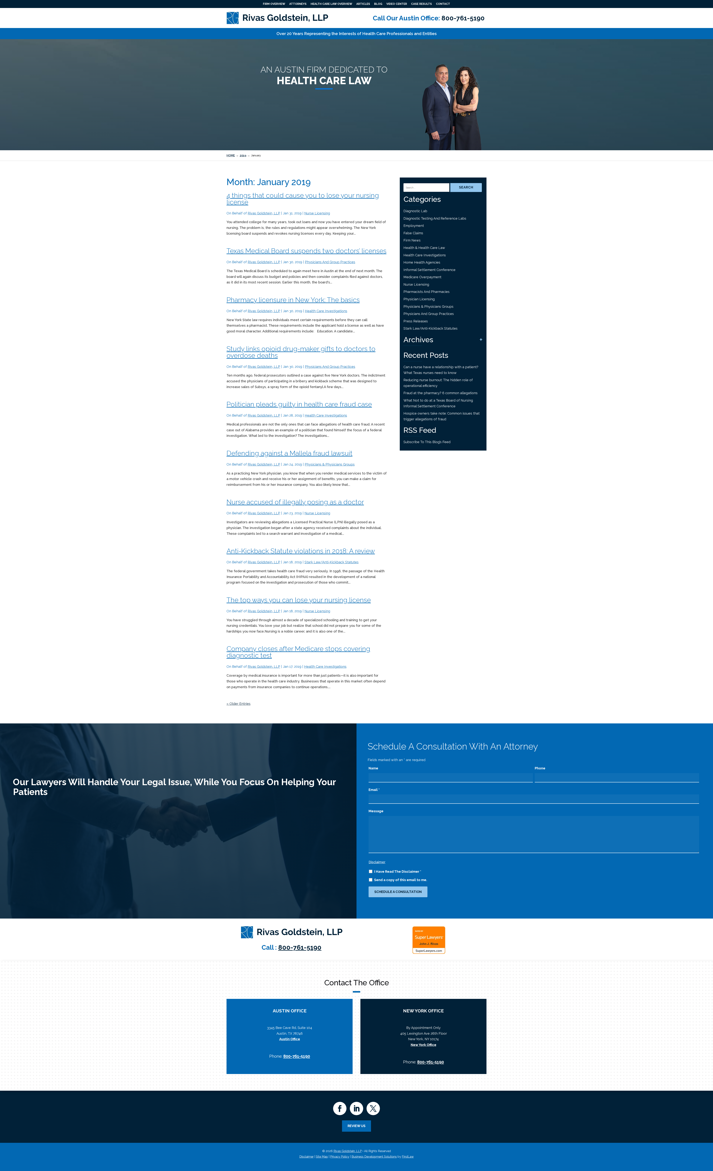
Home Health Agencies (421, 262)
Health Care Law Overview (331, 4)
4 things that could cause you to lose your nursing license (303, 198)
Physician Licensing (419, 299)
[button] (709, 1144)
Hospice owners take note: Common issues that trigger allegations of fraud (441, 416)
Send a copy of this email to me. (400, 880)
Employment (413, 226)
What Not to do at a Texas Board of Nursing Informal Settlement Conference (438, 403)
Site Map (322, 1156)
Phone (540, 768)
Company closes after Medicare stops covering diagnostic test (298, 652)
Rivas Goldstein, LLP (264, 213)
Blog (378, 4)
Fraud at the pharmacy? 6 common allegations (440, 393)
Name (373, 768)
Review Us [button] (356, 1126)
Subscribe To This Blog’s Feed (426, 442)
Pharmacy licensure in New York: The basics (293, 300)
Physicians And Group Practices (330, 262)
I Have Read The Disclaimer (397, 871)
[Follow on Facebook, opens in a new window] (339, 1108)
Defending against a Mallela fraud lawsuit (289, 453)
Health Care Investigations (326, 311)
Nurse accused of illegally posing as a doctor (295, 502)
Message (376, 811)
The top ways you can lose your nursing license (299, 600)
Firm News (412, 240)
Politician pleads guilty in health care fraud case (299, 404)
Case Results (421, 4)
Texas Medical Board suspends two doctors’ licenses (306, 251)
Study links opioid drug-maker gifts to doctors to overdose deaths (301, 352)
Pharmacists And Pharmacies (426, 292)
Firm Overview (274, 4)
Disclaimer (377, 862)
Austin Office (289, 1039)
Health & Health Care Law (424, 248)
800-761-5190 (463, 18)
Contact (443, 4)
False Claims (413, 233)
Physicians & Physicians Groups (330, 464)
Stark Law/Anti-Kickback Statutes (332, 562)
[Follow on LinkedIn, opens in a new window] (356, 1108)
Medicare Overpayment (422, 277)
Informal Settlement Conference (429, 270)
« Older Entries (238, 704)
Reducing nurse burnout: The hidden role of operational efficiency (438, 383)
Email (374, 790)
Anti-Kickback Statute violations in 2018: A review (301, 551)
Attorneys (298, 4)
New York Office (423, 1045)
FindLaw (408, 1156)
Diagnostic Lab (415, 211)
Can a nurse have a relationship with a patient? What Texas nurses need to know (440, 370)
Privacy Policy (339, 1156)
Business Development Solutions (374, 1156)
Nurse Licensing (317, 213)
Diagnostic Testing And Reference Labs (434, 218)
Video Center (396, 4)
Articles (363, 4)
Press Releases (415, 321)
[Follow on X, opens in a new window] (373, 1108)
